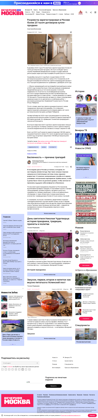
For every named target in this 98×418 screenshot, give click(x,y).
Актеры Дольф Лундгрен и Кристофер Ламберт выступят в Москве (12, 262)
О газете (39, 394)
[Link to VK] (6, 369)
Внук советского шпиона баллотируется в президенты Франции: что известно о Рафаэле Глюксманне (12, 279)
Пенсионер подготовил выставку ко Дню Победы (89, 311)
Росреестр (52, 147)
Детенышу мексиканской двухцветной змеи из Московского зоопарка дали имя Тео (12, 243)
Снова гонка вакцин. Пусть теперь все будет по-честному (87, 258)
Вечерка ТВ (28, 10)
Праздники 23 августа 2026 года (12, 325)
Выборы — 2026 (69, 14)
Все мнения (86, 265)
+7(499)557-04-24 (91, 403)
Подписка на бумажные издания (58, 394)
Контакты (92, 394)
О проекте (86, 319)
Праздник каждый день (11, 322)
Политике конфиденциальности (70, 415)
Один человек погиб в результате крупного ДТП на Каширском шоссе (12, 234)
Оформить (53, 386)
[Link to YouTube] (16, 369)
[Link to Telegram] (19, 369)
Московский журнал (45, 10)
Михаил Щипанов (85, 231)
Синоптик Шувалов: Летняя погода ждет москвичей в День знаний (12, 226)
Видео (38, 12)
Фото (33, 12)
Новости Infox (9, 292)
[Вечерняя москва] (17, 400)
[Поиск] (86, 12)
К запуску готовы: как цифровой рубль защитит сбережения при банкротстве (86, 109)
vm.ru (86, 402)
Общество (42, 230)
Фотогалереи (56, 367)
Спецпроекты (46, 12)
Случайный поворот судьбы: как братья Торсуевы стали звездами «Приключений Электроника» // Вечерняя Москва (80, 98)
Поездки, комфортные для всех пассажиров (87, 241)
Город (4, 222)
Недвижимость (33, 147)
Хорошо (92, 415)
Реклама (45, 394)
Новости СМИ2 (32, 153)
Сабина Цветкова (85, 239)
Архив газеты (69, 361)
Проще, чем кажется (84, 156)
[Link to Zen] (12, 369)
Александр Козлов (29, 162)
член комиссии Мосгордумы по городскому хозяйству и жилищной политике (49, 163)
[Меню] (95, 12)
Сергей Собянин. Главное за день (12, 220)
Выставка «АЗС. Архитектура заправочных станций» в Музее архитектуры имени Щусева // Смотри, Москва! (88, 98)
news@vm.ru (73, 404)
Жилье (44, 147)
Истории (79, 91)
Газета (36, 10)
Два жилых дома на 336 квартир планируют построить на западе (47, 142)
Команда (85, 394)
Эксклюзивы (81, 106)
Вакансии (79, 394)
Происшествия (7, 237)
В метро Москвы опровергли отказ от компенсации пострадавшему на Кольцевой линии (11, 253)
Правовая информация (43, 396)
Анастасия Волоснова (34, 29)
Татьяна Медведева (33, 227)
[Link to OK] (9, 369)
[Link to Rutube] (26, 369)
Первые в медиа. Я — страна (54, 14)
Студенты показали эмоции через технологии (88, 295)
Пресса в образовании (59, 10)
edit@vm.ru (48, 404)
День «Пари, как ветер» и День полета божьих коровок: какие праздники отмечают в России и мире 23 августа (12, 337)
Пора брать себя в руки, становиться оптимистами (87, 249)
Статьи (54, 361)
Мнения (79, 228)
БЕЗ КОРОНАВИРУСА (37, 166)
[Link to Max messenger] (2, 369)
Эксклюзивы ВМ (29, 14)
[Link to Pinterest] (29, 369)
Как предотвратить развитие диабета (86, 159)
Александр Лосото (85, 255)
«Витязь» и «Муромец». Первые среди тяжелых (89, 302)
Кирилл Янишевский (85, 247)
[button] (4, 326)
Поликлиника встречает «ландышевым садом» (83, 288)
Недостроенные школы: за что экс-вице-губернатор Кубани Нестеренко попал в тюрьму (11, 270)
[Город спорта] (80, 12)
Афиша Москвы (40, 14)
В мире (5, 283)
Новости (27, 12)
